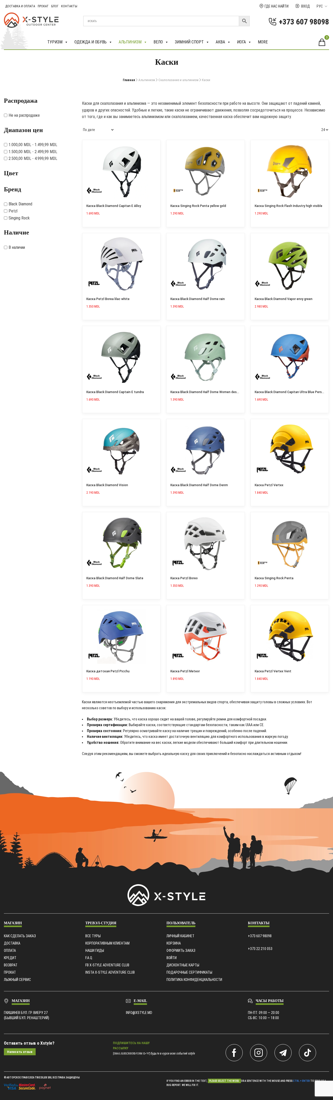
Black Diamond (20, 203)
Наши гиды (94, 950)
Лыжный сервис (17, 980)
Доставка (12, 943)
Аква (220, 42)
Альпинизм (130, 42)
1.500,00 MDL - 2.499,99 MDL (33, 151)
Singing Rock (19, 218)
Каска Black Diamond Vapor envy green (283, 299)
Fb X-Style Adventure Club (107, 965)
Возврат (10, 965)
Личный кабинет (180, 936)
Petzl (13, 211)
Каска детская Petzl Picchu (108, 671)
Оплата (10, 950)
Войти (171, 958)
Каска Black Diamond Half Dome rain (197, 299)
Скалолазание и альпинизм (178, 80)
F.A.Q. (89, 958)
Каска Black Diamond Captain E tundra (115, 392)
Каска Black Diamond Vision (107, 485)
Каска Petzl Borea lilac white (108, 299)
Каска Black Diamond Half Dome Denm (199, 485)
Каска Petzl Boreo (184, 578)
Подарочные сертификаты (189, 972)
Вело (158, 42)
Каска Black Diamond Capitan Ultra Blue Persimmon (293, 392)
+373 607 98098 (260, 936)
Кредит (10, 958)
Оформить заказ (180, 950)
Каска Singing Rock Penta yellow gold (198, 206)
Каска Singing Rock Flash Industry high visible (288, 206)
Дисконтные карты (182, 965)
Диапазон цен (23, 130)
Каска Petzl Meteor (185, 671)
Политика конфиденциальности (194, 980)
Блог (55, 6)
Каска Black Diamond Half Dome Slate (114, 578)
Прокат (43, 6)
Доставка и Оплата (20, 6)
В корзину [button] (154, 146)
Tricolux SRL (43, 1077)
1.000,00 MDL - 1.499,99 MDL (33, 144)
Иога (241, 42)
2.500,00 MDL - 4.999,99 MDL (33, 158)
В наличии (17, 247)
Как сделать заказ (20, 936)
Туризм (54, 42)
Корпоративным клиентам (107, 943)
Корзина (173, 943)
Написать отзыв (20, 1052)
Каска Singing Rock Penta (274, 578)
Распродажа (20, 100)
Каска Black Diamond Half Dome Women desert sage (209, 392)
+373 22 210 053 (260, 949)
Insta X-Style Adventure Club (110, 972)
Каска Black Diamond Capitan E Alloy (113, 206)
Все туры (93, 936)
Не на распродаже (24, 115)
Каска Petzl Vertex (269, 485)
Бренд (12, 189)
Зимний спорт (189, 42)
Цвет (11, 173)
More (263, 42)
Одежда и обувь (90, 42)
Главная (129, 80)
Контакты (69, 6)
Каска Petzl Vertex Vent (273, 671)
